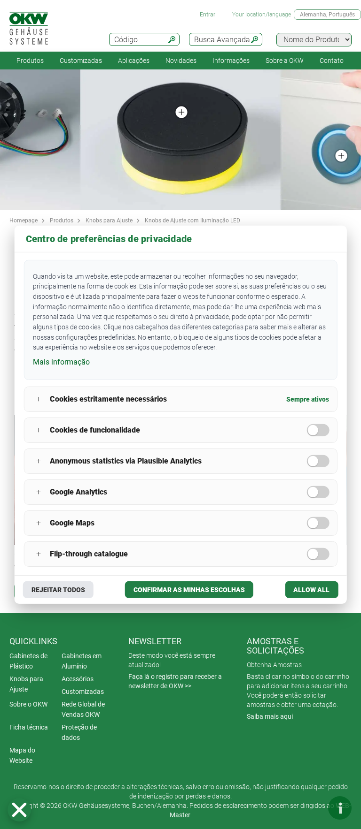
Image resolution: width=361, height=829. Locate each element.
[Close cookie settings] (19, 809)
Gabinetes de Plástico (28, 661)
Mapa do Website (22, 755)
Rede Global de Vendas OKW (83, 709)
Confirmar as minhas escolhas (189, 589)
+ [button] (38, 399)
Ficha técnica (28, 727)
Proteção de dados (79, 732)
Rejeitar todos (58, 589)
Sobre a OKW (285, 60)
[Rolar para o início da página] (311, 808)
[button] (19, 809)
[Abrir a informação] (340, 808)
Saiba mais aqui (270, 716)
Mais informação (61, 361)
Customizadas (81, 60)
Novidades (180, 60)
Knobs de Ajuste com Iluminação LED (192, 220)
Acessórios (78, 679)
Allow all (311, 589)
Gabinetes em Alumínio (82, 661)
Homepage (23, 220)
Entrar (207, 14)
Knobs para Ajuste (109, 220)
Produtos (30, 60)
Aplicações (133, 60)
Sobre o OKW (28, 704)
